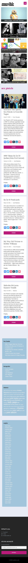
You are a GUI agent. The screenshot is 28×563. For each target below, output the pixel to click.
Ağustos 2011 (8, 460)
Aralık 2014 (8, 438)
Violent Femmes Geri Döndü (12, 353)
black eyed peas (13, 392)
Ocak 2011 (8, 473)
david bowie (18, 394)
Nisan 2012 (8, 446)
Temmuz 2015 (8, 427)
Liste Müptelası (17, 161)
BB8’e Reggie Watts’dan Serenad (13, 344)
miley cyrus (6, 406)
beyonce (6, 392)
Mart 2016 (7, 426)
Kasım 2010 (8, 477)
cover (15, 394)
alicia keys (8, 390)
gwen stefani (20, 396)
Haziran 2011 (8, 464)
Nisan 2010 (8, 490)
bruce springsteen (10, 394)
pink (9, 408)
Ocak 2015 (8, 437)
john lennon (7, 398)
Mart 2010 (7, 492)
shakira (10, 410)
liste (18, 402)
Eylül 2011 (8, 459)
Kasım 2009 (8, 499)
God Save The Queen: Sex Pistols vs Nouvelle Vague (13, 112)
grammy (15, 396)
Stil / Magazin (8, 374)
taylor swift (16, 410)
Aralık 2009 (8, 497)
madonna (7, 404)
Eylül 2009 (8, 502)
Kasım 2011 (8, 455)
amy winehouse (13, 390)
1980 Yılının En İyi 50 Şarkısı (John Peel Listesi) (14, 157)
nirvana (15, 406)
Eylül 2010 (8, 480)
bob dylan (19, 392)
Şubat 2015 (8, 435)
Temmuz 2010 (8, 484)
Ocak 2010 (8, 495)
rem (16, 408)
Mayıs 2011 (8, 466)
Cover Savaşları (16, 117)
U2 (5, 412)
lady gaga (12, 402)
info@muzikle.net (7, 535)
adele (5, 390)
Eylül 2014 (8, 442)
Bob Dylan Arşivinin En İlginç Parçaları (15, 355)
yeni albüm (11, 412)
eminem (8, 396)
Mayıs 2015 (8, 431)
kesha (13, 400)
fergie (11, 396)
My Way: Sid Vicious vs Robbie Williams (13, 242)
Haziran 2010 (8, 486)
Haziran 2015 (8, 429)
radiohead (12, 408)
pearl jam (6, 408)
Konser (17, 400)
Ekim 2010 (8, 479)
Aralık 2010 (8, 475)
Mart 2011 (7, 470)
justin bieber (14, 398)
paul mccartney (20, 406)
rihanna (20, 408)
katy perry (7, 400)
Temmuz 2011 (8, 462)
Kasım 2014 (8, 440)
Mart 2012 (7, 448)
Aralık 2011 (8, 453)
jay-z (24, 396)
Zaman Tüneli (8, 376)
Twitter (4, 533)
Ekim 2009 (8, 501)
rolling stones (6, 410)
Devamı (14, 147)
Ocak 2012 (8, 451)
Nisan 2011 (8, 468)
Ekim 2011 (8, 457)
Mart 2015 (7, 433)
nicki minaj (11, 406)
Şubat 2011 (8, 471)
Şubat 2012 (8, 449)
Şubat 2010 (8, 493)
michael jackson (14, 404)
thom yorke (22, 410)
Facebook (5, 532)
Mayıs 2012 (8, 444)
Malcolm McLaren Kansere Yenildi (11, 286)
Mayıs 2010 (8, 488)
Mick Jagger (21, 404)
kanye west (22, 398)
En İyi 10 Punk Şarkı (12, 200)
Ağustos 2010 (8, 482)
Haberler (15, 290)
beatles (19, 390)
